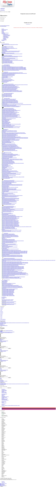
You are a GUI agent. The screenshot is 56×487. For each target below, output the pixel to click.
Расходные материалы (5, 194)
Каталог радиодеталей (5, 29)
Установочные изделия (5, 245)
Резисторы (3, 197)
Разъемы (3, 192)
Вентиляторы (3, 52)
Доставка (3, 32)
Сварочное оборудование (5, 214)
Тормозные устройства (5, 77)
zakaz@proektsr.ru (7, 25)
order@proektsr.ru (2, 10)
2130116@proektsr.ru (3, 26)
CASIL (1, 310)
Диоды (3, 78)
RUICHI (1, 314)
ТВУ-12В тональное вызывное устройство (7, 300)
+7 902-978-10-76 (2, 8)
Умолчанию (7, 330)
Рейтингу (11, 330)
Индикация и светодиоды (5, 81)
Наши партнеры (5, 36)
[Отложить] (1, 359)
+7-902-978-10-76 (28, 24)
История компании (5, 34)
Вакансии (4, 38)
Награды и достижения (6, 35)
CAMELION (2, 307)
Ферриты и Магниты (4, 280)
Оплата (3, 31)
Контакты (3, 40)
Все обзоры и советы (3, 323)
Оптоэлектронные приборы (5, 158)
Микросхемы (3, 143)
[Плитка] (0, 331)
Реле (2, 212)
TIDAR (1, 316)
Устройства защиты (4, 248)
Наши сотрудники (5, 37)
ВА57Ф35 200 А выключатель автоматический (8, 302)
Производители (4, 30)
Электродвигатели (4, 282)
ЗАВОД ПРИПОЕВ (2, 319)
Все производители (2, 320)
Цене (9, 330)
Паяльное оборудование (5, 164)
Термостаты (3, 229)
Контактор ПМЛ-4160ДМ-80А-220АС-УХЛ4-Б (8, 304)
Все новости (2, 380)
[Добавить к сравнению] (1, 368)
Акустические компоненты (5, 43)
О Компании (3, 33)
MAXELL (1, 311)
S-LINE (1, 315)
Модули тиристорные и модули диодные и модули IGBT (9, 145)
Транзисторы (3, 243)
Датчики (3, 57)
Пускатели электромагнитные (6, 178)
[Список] (1, 331)
